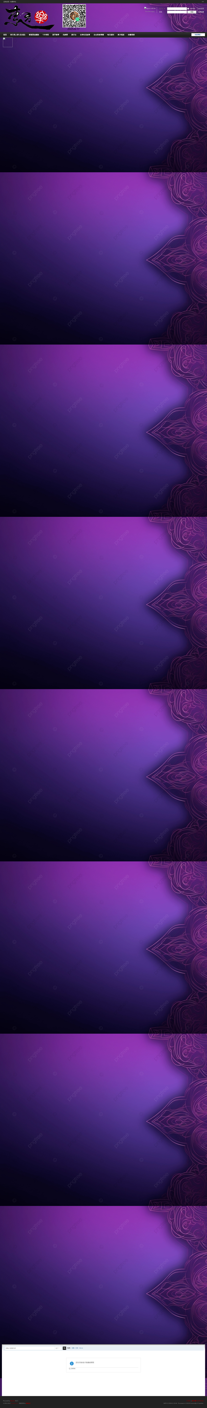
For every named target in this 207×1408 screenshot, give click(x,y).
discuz (81, 1348)
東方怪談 (121, 35)
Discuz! (12, 1401)
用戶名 (161, 8)
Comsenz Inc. (14, 1403)
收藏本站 (13, 2)
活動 (73, 1348)
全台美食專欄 (99, 35)
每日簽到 (110, 35)
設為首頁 (6, 2)
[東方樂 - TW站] (46, 17)
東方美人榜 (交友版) (17, 35)
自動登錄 (192, 8)
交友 (76, 1348)
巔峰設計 (28, 1403)
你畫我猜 (131, 35)
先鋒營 (65, 35)
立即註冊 (201, 12)
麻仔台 (73, 35)
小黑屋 (188, 1401)
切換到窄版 (203, 2)
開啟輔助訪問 (200, 2)
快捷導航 (198, 35)
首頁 (5, 35)
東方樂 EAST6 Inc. (198, 1401)
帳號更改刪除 (34, 35)
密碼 (160, 12)
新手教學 (55, 35)
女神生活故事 (85, 35)
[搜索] (64, 1348)
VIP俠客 (46, 35)
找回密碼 (201, 8)
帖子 (57, 1348)
